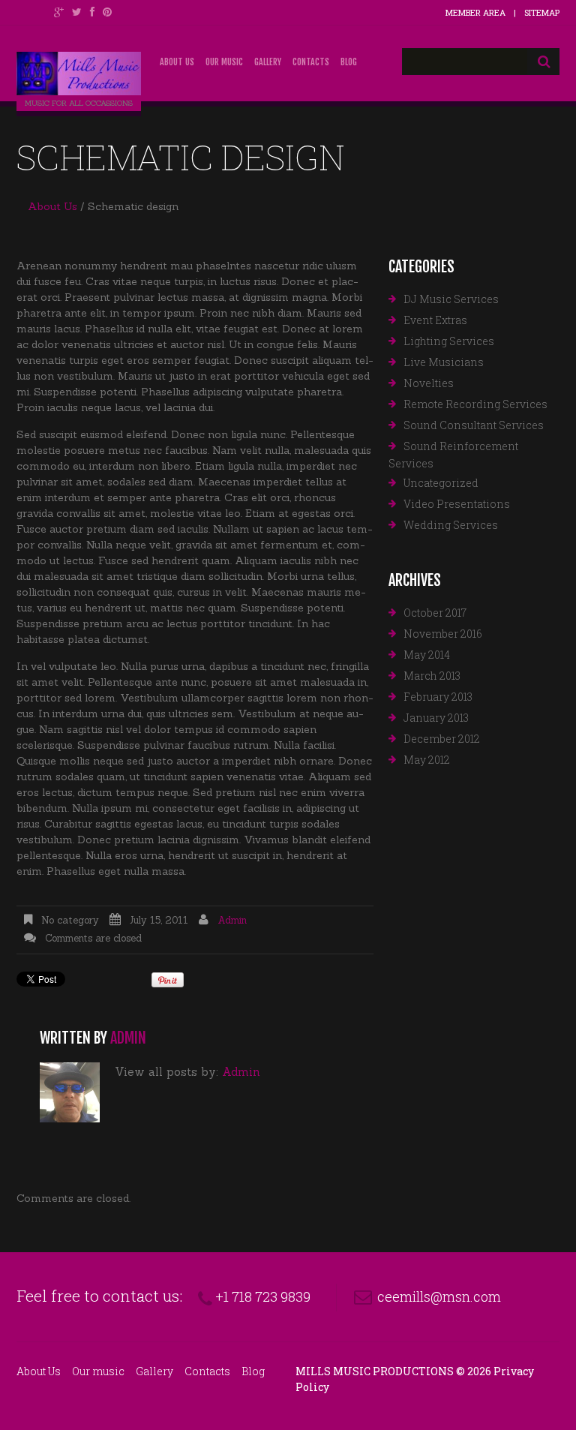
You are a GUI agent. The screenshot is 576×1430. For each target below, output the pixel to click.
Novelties (429, 383)
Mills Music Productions (375, 1371)
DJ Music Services (451, 299)
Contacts (310, 62)
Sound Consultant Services (474, 425)
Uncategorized (441, 483)
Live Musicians (444, 362)
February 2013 (438, 696)
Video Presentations (457, 504)
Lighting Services (449, 341)
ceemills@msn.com (439, 1296)
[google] (59, 12)
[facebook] (92, 12)
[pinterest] (107, 12)
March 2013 (432, 675)
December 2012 (442, 739)
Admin (232, 920)
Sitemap (542, 12)
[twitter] (77, 12)
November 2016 (443, 633)
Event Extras (435, 320)
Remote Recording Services (476, 404)
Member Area (476, 12)
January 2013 (436, 717)
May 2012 (427, 760)
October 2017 (435, 612)
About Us (177, 62)
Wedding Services (451, 525)
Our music (224, 62)
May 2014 (427, 654)
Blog (348, 62)
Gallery (267, 62)
